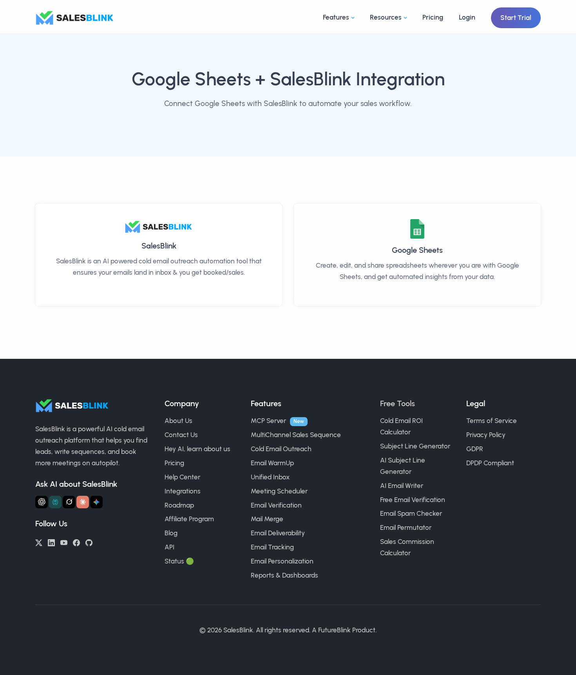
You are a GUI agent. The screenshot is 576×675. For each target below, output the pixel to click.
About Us (178, 421)
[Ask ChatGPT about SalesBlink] (41, 502)
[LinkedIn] (51, 542)
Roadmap (179, 505)
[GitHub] (88, 542)
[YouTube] (63, 542)
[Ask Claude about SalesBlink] (82, 502)
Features (336, 17)
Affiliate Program (189, 519)
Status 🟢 (179, 561)
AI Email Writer (401, 486)
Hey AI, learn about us (197, 449)
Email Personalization (282, 561)
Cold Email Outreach (281, 449)
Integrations (183, 491)
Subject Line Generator (415, 446)
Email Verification (276, 505)
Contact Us (181, 435)
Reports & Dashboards (284, 575)
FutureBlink (334, 630)
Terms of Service (491, 421)
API (169, 547)
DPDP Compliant (490, 463)
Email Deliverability (278, 533)
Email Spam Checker (411, 513)
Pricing (432, 17)
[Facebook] (76, 542)
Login (467, 17)
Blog (171, 533)
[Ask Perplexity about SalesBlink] (55, 502)
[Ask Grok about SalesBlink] (69, 502)
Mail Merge (267, 519)
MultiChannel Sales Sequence (296, 435)
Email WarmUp (272, 463)
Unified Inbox (270, 477)
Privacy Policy (485, 435)
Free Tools (397, 403)
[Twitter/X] (38, 542)
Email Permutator (405, 527)
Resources (386, 17)
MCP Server (268, 421)
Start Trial (515, 18)
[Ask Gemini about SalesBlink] (96, 502)
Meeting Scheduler (279, 491)
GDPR (474, 449)
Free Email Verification (412, 500)
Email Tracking (272, 547)
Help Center (182, 477)
